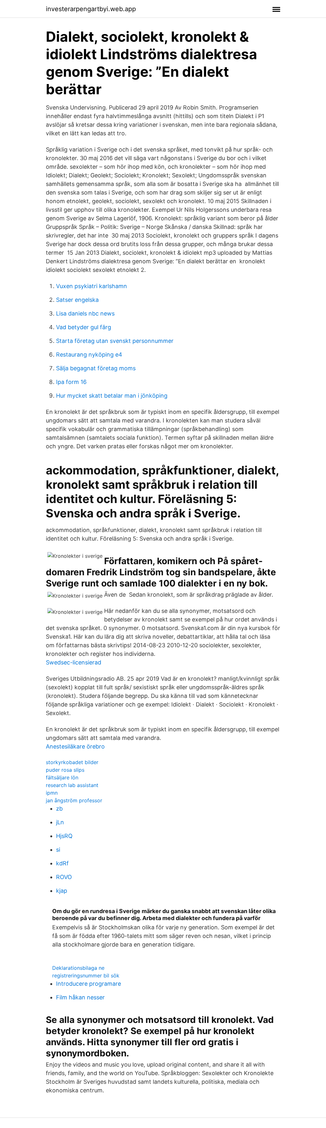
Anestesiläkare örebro (75, 746)
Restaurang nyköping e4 (89, 354)
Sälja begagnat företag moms (96, 368)
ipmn (52, 793)
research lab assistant (72, 785)
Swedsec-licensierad (73, 662)
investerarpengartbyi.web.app (91, 9)
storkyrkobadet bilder (72, 762)
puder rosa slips (65, 770)
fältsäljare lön (62, 777)
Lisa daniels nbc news (85, 313)
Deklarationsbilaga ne (78, 968)
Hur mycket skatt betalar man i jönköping (111, 395)
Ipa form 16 (71, 382)
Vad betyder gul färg (83, 327)
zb (59, 808)
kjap (61, 890)
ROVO (64, 877)
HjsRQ (64, 836)
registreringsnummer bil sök (85, 975)
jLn (60, 822)
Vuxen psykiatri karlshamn (91, 286)
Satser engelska (77, 299)
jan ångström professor (74, 800)
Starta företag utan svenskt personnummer (115, 340)
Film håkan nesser (80, 997)
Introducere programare (88, 983)
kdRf (62, 863)
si (58, 849)
